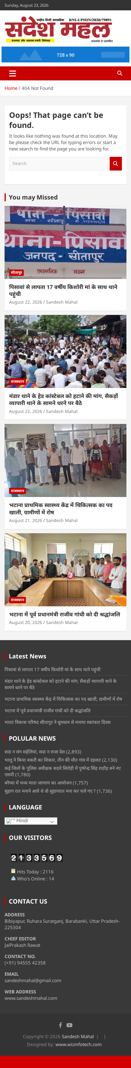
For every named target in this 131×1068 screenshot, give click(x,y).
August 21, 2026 (25, 520)
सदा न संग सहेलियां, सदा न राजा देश (35, 752)
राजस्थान (17, 381)
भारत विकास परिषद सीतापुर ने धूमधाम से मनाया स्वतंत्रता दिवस (58, 722)
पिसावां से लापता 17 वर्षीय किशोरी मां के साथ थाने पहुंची (63, 290)
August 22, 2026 (25, 302)
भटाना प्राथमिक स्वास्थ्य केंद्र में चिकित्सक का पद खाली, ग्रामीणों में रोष (60, 508)
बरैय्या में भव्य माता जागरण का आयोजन (38, 783)
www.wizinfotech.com (78, 1044)
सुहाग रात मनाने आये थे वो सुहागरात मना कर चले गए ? (50, 791)
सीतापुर (16, 272)
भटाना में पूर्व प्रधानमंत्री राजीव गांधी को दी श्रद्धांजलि (64, 614)
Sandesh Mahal (62, 302)
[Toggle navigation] (13, 73)
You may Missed (33, 197)
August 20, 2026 (25, 622)
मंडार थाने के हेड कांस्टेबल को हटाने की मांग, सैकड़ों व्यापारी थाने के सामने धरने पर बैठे (63, 399)
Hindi (21, 820)
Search (116, 164)
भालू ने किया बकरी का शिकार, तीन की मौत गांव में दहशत (53, 760)
